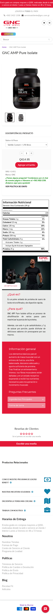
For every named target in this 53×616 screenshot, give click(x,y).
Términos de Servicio (12, 564)
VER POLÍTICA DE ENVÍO (16, 186)
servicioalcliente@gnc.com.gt (36, 15)
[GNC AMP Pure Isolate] (26, 88)
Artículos (6, 589)
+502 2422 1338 (13, 15)
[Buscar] (49, 39)
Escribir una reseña (26, 444)
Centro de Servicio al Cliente (16, 548)
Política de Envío (10, 570)
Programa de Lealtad (12, 551)
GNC (13, 175)
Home (4, 47)
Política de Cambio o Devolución (18, 567)
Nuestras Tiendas (10, 542)
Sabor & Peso (11, 140)
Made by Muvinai (26, 605)
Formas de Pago (10, 545)
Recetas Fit (7, 586)
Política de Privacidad (12, 573)
